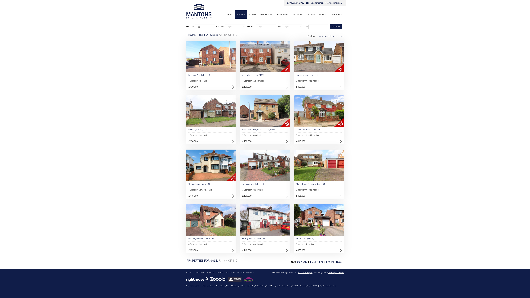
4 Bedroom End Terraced (253, 81)
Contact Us (336, 14)
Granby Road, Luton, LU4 (199, 184)
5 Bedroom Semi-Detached (254, 244)
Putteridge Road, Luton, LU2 (200, 129)
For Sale (241, 14)
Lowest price (322, 36)
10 (333, 261)
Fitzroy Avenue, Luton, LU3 (253, 238)
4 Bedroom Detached (197, 244)
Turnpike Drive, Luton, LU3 (307, 75)
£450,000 (300, 250)
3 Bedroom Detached (197, 81)
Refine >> (336, 27)
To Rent (252, 14)
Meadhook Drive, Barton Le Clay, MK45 (258, 129)
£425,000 (300, 195)
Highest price (337, 36)
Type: (279, 27)
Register (323, 14)
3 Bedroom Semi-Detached (307, 81)
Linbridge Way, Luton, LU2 (199, 75)
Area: (306, 27)
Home (229, 14)
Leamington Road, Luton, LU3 (201, 238)
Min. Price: (220, 27)
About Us (310, 14)
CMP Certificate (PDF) (305, 273)
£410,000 (300, 141)
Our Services (266, 14)
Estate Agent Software (336, 273)
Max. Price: (251, 27)
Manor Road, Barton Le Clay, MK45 (311, 184)
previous (301, 261)
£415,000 (193, 195)
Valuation (297, 14)
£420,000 (246, 195)
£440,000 (246, 250)
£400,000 (193, 86)
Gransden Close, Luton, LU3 (308, 129)
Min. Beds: (190, 27)
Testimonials (282, 14)
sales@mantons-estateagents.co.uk (326, 3)
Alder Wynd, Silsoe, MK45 (253, 75)
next (339, 261)
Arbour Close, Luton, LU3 (306, 238)
